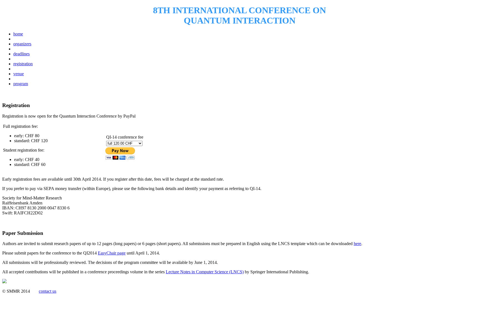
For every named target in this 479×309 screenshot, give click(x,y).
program (20, 83)
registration (23, 63)
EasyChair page (112, 253)
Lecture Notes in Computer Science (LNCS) (205, 271)
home (18, 34)
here (357, 243)
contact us (47, 291)
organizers (22, 43)
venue (18, 73)
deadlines (21, 53)
